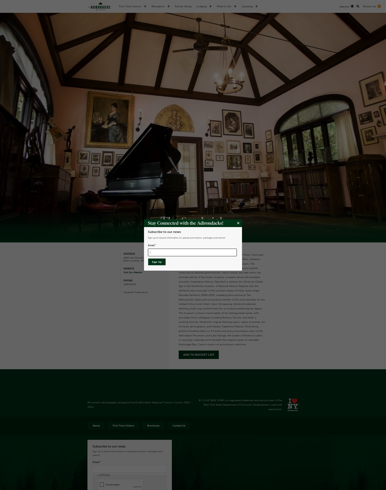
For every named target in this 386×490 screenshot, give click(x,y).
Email (151, 245)
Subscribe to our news (164, 232)
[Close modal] (238, 223)
